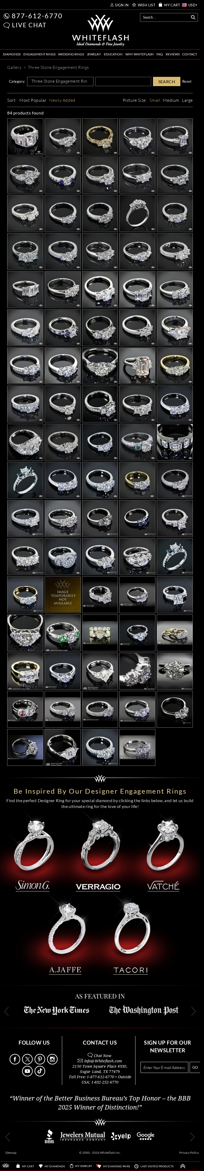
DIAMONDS (11, 54)
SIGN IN (122, 5)
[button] (6, 26)
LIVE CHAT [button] (29, 25)
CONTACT (189, 54)
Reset (187, 81)
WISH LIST (147, 5)
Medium (171, 100)
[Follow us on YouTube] (28, 1075)
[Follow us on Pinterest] (40, 1063)
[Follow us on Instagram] (53, 1063)
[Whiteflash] (100, 31)
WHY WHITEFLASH (139, 54)
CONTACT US (100, 1042)
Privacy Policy (189, 1153)
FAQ (159, 54)
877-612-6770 (37, 16)
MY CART (172, 5)
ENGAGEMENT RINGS (39, 54)
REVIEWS (173, 54)
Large (187, 100)
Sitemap (10, 1153)
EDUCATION (113, 54)
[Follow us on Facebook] (15, 1063)
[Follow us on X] (28, 1063)
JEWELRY (94, 54)
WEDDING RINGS (71, 54)
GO (195, 1067)
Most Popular (32, 100)
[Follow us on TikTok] (40, 1075)
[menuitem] (11, 54)
